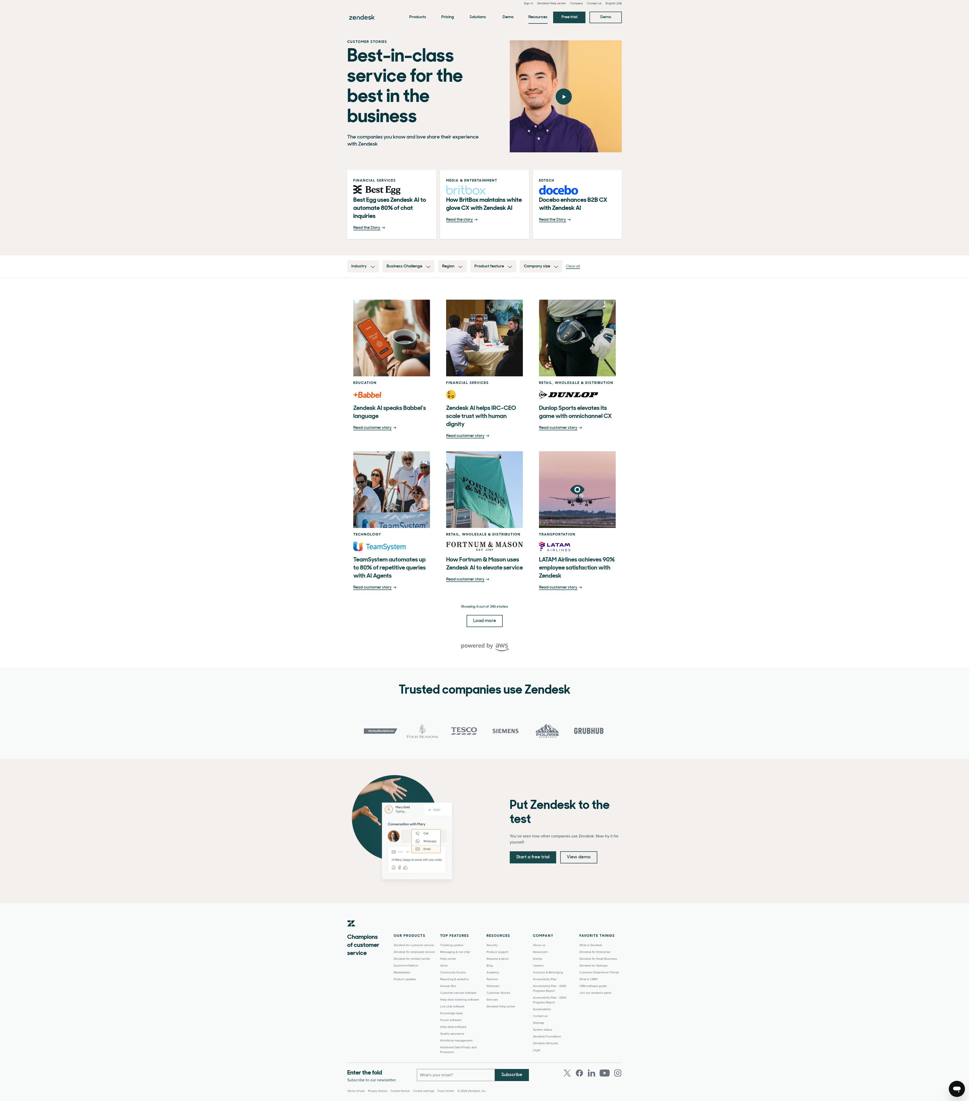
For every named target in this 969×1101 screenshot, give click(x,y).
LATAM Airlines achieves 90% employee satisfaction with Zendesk (577, 568)
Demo (508, 17)
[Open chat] (957, 1089)
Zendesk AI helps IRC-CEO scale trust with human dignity (481, 416)
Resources (538, 17)
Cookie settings (423, 1091)
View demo (579, 857)
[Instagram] (618, 1073)
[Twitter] (567, 1073)
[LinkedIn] (591, 1073)
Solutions (478, 17)
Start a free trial (533, 857)
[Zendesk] (351, 931)
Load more (484, 621)
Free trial (569, 17)
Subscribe (511, 1075)
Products (417, 17)
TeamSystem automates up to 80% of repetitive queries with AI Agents (389, 568)
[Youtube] (605, 1073)
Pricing (447, 17)
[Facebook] (579, 1073)
